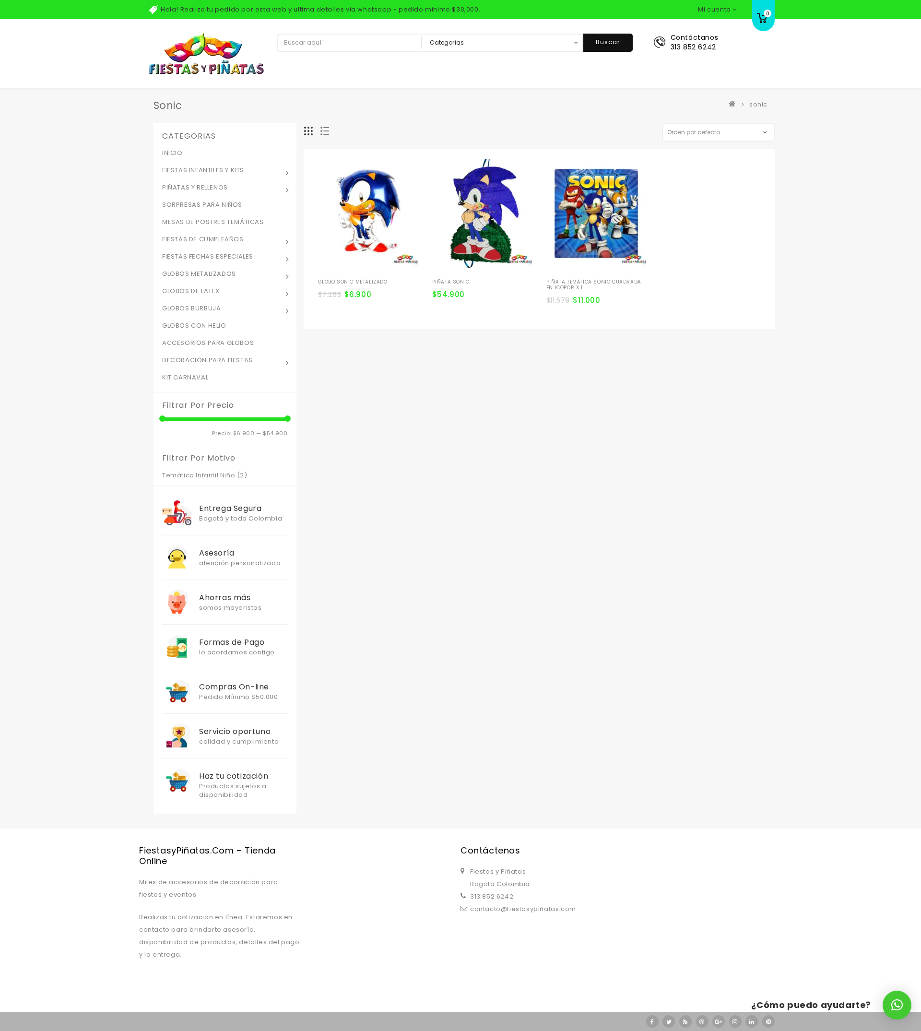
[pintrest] (768, 1021)
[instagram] (735, 1021)
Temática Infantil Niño (198, 475)
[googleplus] (718, 1021)
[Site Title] (206, 53)
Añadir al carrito (329, 280)
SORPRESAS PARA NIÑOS (202, 204)
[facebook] (652, 1021)
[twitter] (668, 1021)
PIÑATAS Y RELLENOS (195, 187)
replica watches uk (245, 819)
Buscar (608, 42)
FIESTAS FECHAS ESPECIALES (207, 256)
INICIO (172, 152)
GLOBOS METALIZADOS (199, 273)
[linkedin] (751, 1021)
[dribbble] (702, 1021)
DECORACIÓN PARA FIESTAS (207, 360)
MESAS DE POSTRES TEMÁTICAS (213, 221)
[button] (897, 1005)
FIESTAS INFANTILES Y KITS (203, 170)
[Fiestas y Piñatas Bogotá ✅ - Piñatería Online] (734, 104)
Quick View (380, 263)
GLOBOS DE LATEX (191, 291)
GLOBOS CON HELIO (194, 325)
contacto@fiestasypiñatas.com (523, 908)
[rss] (685, 1021)
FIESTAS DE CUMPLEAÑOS (203, 239)
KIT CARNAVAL (185, 377)
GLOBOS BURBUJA (191, 308)
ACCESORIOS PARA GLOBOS (208, 342)
